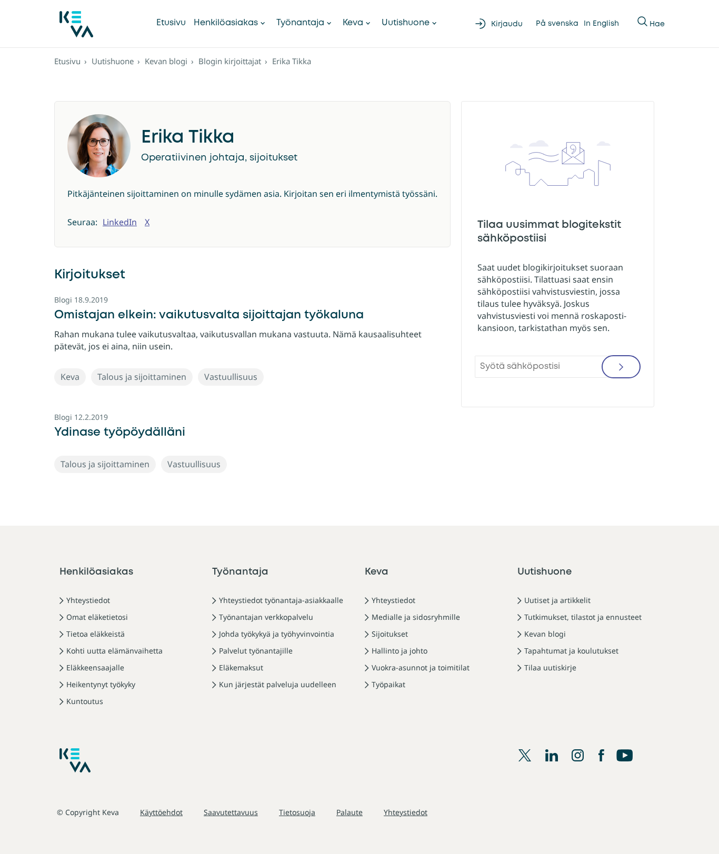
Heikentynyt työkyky (100, 684)
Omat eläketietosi (97, 617)
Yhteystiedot (88, 600)
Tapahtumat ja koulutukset (571, 651)
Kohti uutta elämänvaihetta (114, 651)
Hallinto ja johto (399, 651)
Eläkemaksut (241, 667)
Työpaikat (388, 684)
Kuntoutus (84, 701)
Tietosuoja (297, 812)
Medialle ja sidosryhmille (416, 617)
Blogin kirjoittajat (229, 61)
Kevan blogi (166, 61)
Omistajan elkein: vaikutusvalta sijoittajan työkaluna (209, 315)
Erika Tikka (291, 61)
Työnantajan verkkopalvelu (266, 617)
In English (601, 24)
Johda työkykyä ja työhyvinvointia (276, 634)
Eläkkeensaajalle (95, 667)
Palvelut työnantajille (256, 651)
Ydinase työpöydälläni (119, 432)
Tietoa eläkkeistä (95, 634)
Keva (353, 23)
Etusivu (171, 23)
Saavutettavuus (231, 812)
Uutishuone (406, 23)
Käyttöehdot (161, 812)
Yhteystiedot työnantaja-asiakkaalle (281, 600)
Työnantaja (300, 23)
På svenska (557, 24)
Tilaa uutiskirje (550, 667)
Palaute (349, 812)
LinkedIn (120, 222)
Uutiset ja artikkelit (557, 600)
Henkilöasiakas (226, 23)
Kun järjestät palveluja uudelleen (277, 684)
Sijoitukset (390, 634)
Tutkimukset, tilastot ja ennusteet (583, 617)
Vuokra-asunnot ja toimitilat (421, 667)
